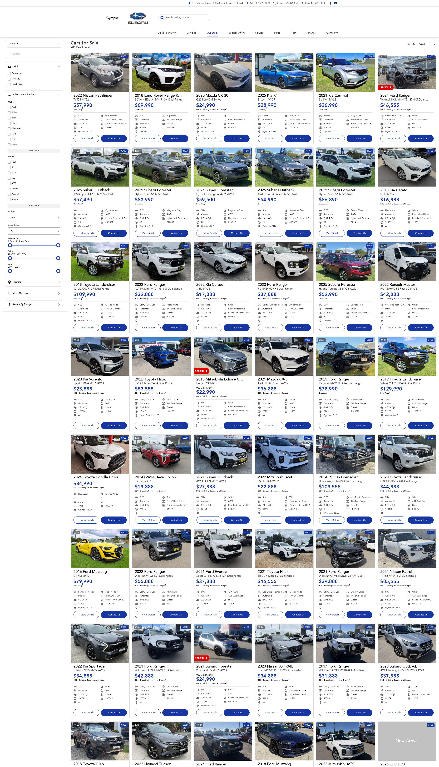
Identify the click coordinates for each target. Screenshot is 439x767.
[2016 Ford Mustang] (100, 548)
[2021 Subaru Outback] (223, 454)
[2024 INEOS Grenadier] (345, 454)
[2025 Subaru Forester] (161, 167)
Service (259, 33)
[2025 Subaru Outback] (100, 167)
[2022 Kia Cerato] (223, 261)
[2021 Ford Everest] (223, 548)
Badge (11, 211)
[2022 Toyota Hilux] (161, 356)
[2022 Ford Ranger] (161, 261)
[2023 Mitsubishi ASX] (345, 741)
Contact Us (114, 139)
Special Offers (237, 33)
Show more (34, 151)
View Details (87, 139)
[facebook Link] (330, 3)
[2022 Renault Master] (407, 261)
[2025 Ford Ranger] (345, 356)
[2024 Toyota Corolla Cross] (100, 454)
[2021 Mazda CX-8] (284, 356)
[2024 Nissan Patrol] (407, 548)
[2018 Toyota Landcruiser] (100, 261)
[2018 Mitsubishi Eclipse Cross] (223, 356)
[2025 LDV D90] (407, 741)
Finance (311, 33)
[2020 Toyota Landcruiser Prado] (407, 454)
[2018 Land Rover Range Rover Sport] (161, 72)
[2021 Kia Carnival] (345, 72)
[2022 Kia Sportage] (100, 643)
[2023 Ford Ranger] (284, 261)
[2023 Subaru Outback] (407, 643)
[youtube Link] (335, 3)
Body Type (13, 225)
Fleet (293, 33)
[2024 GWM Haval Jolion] (161, 454)
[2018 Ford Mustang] (284, 741)
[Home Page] (127, 17)
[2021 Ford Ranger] (407, 72)
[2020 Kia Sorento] (100, 356)
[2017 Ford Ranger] (345, 643)
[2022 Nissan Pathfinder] (100, 72)
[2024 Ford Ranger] (223, 741)
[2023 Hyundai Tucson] (161, 741)
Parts (277, 33)
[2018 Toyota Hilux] (100, 741)
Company (332, 33)
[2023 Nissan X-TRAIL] (284, 643)
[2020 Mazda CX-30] (223, 72)
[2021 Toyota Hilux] (284, 548)
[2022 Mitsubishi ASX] (284, 454)
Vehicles (191, 33)
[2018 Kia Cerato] (407, 167)
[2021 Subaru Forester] (223, 643)
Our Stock (212, 33)
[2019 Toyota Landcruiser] (407, 356)
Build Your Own (167, 33)
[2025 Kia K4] (284, 72)
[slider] (10, 245)
